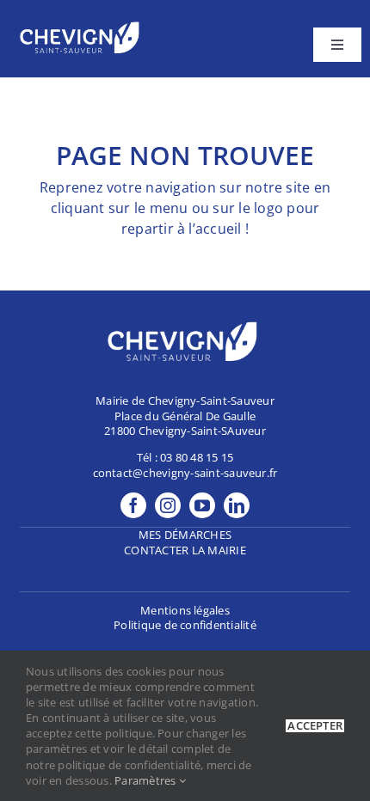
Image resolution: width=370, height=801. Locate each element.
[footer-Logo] (82, 24)
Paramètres (146, 780)
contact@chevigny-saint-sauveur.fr (185, 472)
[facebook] (133, 505)
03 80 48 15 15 (196, 457)
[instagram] (168, 505)
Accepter (314, 725)
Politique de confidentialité (185, 625)
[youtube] (202, 505)
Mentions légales (185, 610)
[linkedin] (237, 505)
